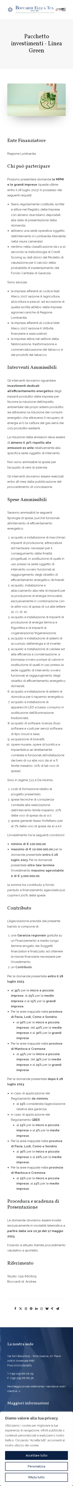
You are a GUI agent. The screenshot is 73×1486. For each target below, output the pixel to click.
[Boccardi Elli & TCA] (35, 9)
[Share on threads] (25, 1308)
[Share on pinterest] (31, 1308)
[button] (63, 9)
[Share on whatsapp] (41, 1308)
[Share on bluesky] (46, 1308)
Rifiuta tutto (36, 1477)
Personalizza (36, 1466)
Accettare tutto (36, 1455)
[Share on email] (57, 1308)
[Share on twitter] (20, 1308)
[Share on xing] (52, 1308)
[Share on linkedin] (36, 1308)
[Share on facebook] (15, 1308)
